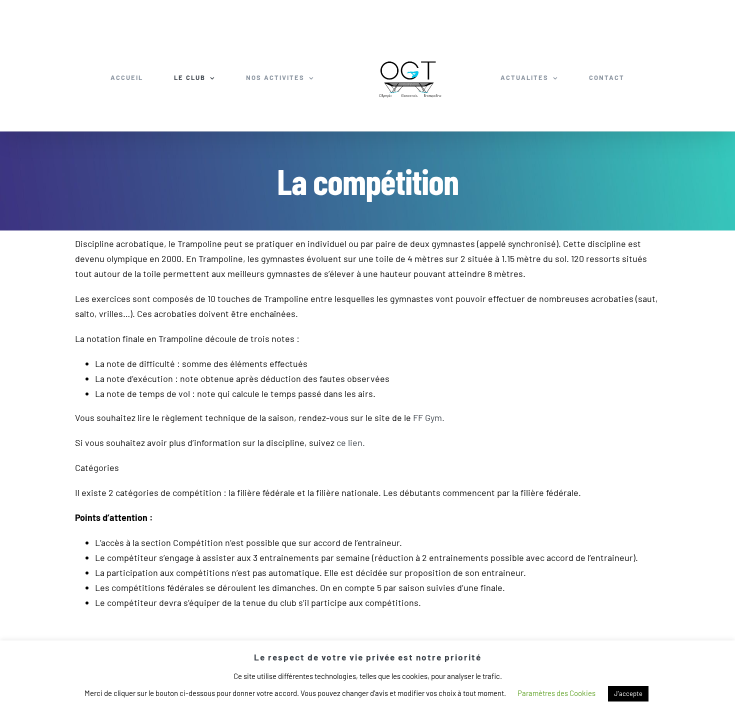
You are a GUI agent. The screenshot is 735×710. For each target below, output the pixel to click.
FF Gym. (428, 417)
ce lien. (350, 442)
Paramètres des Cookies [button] (557, 693)
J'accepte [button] (628, 694)
